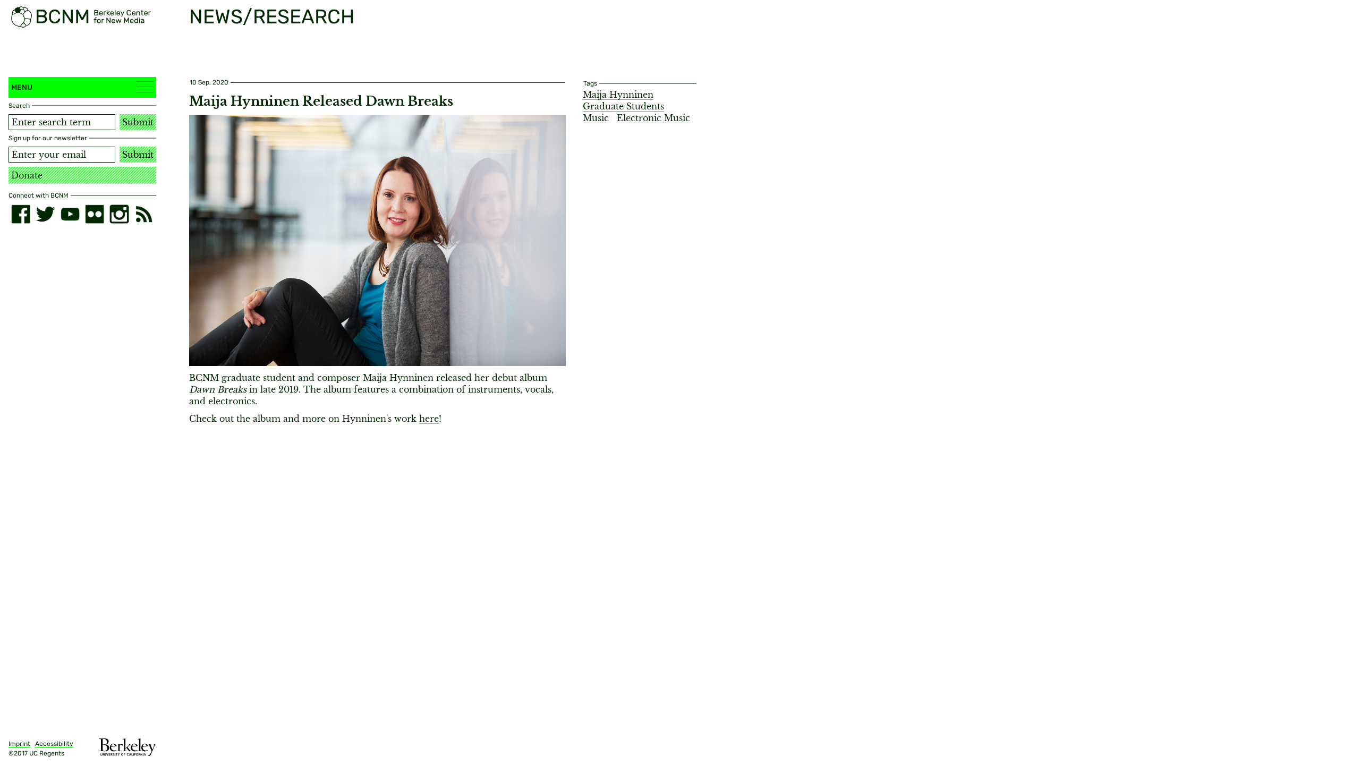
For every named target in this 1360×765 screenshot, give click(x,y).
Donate (26, 175)
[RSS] (144, 214)
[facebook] (20, 214)
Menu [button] (21, 87)
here (429, 418)
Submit (138, 122)
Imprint (19, 743)
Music (596, 118)
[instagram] (119, 214)
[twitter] (45, 214)
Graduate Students (623, 106)
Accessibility (54, 743)
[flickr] (94, 214)
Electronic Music (653, 118)
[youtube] (70, 214)
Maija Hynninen (618, 94)
